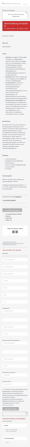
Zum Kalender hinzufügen (12, 210)
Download (9, 421)
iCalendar (8, 216)
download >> (18, 196)
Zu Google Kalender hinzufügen (14, 214)
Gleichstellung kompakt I (9, 242)
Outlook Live (9, 220)
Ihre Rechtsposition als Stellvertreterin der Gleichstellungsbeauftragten (13, 244)
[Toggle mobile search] (24, 3)
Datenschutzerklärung (8, 405)
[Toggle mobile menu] (27, 3)
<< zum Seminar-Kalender (9, 200)
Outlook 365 (9, 218)
